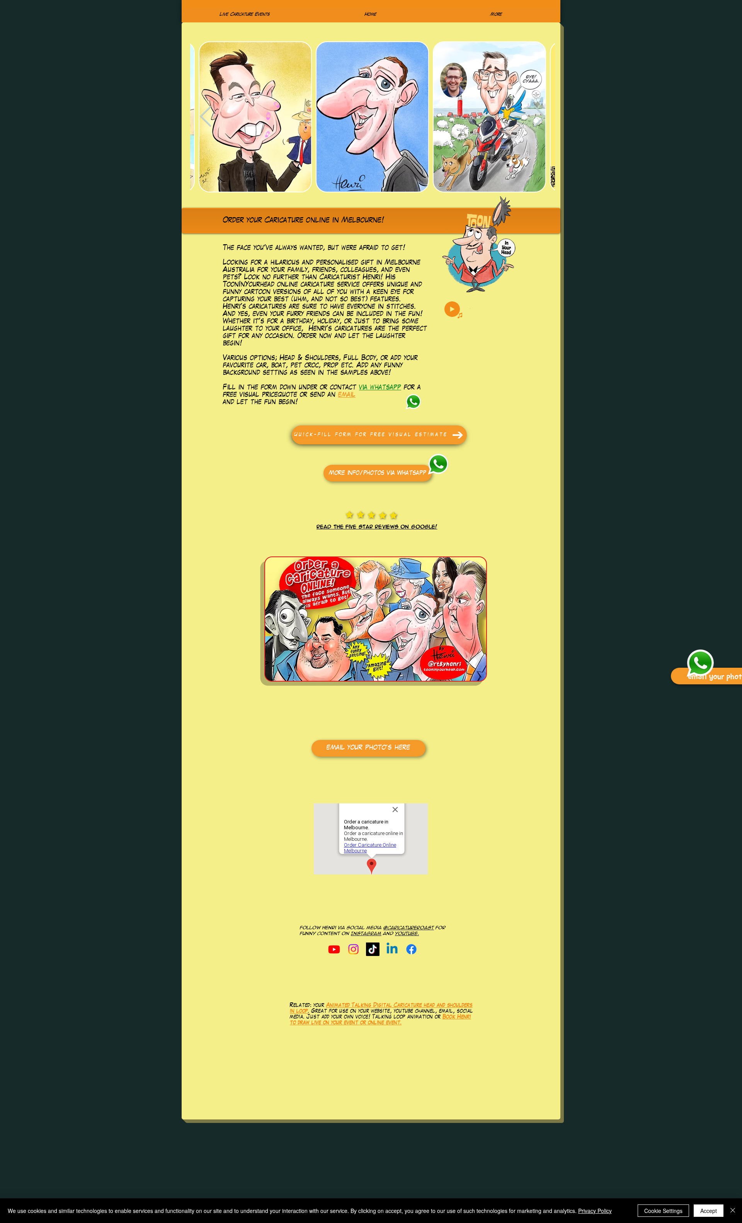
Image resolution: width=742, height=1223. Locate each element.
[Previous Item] (205, 117)
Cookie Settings (663, 1210)
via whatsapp (380, 388)
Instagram (366, 933)
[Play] (452, 309)
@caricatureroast (408, 927)
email (347, 395)
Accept (708, 1210)
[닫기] (732, 1210)
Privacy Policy (595, 1210)
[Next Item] (539, 117)
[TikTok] (373, 949)
